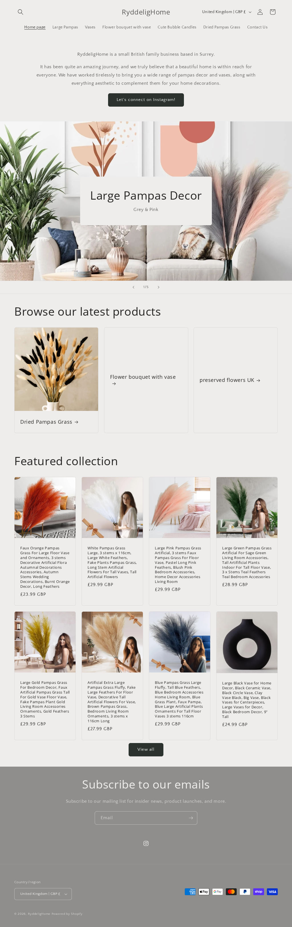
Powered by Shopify (67, 914)
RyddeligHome (39, 914)
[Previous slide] (133, 287)
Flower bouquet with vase (143, 376)
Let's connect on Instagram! (146, 99)
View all (146, 749)
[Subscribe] (190, 818)
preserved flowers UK (227, 380)
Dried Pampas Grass (46, 422)
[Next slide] (158, 287)
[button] (20, 12)
